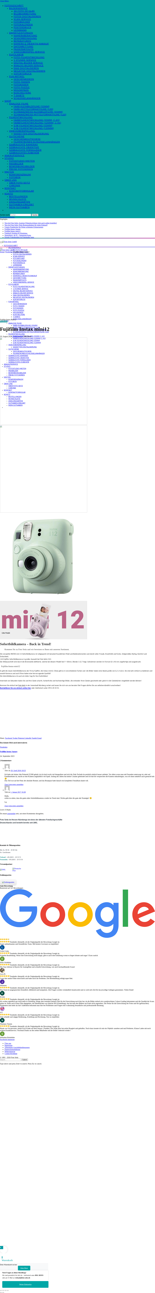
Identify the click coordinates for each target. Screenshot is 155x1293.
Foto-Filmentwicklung (29, 57)
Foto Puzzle (22, 87)
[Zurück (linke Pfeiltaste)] (1, 1292)
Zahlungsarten (19, 202)
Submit (24, 1060)
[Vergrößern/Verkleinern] (1, 1290)
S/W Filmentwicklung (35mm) (33, 125)
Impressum (8, 1045)
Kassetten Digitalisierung (31, 134)
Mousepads (21, 90)
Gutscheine (17, 136)
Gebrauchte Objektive (24, 147)
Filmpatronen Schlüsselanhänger (37, 142)
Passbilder (16, 164)
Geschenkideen (24, 79)
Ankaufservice (15, 155)
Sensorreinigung (25, 38)
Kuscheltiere (22, 93)
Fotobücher (22, 22)
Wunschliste (17, 199)
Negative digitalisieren (29, 71)
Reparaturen (22, 41)
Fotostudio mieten (22, 161)
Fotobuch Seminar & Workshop (16, 233)
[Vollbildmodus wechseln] (3, 1290)
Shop (8, 101)
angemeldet (11, 814)
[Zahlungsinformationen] (8, 882)
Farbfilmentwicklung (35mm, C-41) (37, 120)
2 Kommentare (17, 336)
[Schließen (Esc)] (8, 1290)
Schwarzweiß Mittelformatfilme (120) (40, 115)
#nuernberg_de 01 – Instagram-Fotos (18, 235)
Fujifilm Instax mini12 (12, 231)
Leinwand (20, 30)
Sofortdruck (23, 74)
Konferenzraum (20, 175)
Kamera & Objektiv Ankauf (31, 44)
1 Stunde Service (25, 60)
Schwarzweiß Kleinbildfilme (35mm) (38, 112)
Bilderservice (18, 8)
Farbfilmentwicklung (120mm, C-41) (37, 123)
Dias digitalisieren (26, 68)
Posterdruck (22, 27)
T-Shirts (19, 96)
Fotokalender (23, 25)
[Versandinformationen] (5, 870)
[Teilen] (5, 1290)
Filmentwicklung (21, 117)
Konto (9, 194)
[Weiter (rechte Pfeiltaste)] (3, 1292)
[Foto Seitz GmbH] (9, 242)
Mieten (9, 172)
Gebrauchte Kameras (23, 145)
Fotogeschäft (14, 6)
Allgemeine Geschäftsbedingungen (17, 1047)
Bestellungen (18, 196)
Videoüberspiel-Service (29, 52)
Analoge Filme (18, 104)
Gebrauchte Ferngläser (25, 150)
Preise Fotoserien (21, 169)
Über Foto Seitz (19, 183)
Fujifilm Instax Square (12, 229)
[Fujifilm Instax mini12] (68, 318)
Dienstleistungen (21, 33)
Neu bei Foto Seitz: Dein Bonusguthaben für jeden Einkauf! (26, 225)
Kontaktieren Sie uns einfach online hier (15, 688)
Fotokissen (21, 85)
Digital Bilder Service (28, 63)
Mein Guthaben (19, 207)
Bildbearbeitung (25, 14)
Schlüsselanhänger (27, 98)
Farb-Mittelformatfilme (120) (33, 109)
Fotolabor (16, 55)
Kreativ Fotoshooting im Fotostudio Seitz (19, 237)
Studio (9, 158)
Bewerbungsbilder (22, 166)
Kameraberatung (25, 36)
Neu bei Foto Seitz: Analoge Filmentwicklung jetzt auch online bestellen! (31, 223)
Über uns (11, 180)
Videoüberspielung (22, 131)
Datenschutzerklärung (12, 1049)
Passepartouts (23, 49)
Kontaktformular (21, 191)
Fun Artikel (17, 76)
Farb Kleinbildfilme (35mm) (31, 106)
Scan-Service (22, 19)
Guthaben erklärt (21, 205)
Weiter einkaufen (25, 1284)
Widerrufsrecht (10, 1052)
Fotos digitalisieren (27, 16)
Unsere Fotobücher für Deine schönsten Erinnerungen (24, 227)
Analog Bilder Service (29, 66)
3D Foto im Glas (24, 11)
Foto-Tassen (22, 82)
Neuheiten (3, 322)
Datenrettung (23, 46)
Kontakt (10, 188)
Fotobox (15, 177)
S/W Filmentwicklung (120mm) (34, 128)
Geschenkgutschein (27, 139)
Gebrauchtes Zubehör (24, 153)
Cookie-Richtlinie (11, 1054)
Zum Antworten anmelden (14, 784)
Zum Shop (24, 1268)
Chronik (14, 185)
